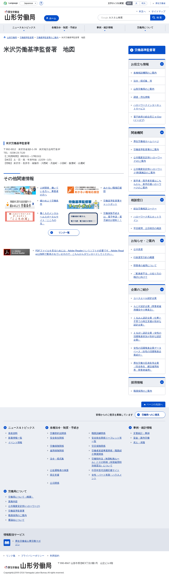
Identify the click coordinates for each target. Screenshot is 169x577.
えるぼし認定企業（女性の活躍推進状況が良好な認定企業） (147, 336)
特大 (144, 3)
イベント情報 (15, 442)
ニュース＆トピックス (21, 427)
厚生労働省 (160, 3)
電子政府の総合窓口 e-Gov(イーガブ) (147, 118)
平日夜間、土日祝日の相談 (147, 228)
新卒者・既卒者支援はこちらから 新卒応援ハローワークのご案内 (147, 184)
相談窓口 (137, 200)
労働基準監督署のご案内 (146, 149)
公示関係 (54, 483)
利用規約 (54, 555)
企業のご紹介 (140, 289)
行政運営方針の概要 (144, 257)
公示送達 (138, 249)
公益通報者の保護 (59, 470)
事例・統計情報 (142, 427)
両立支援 (54, 475)
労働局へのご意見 (150, 414)
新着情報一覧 (15, 438)
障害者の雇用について (145, 265)
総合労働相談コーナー (145, 208)
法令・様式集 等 (143, 81)
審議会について (16, 520)
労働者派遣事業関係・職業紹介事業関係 (107, 452)
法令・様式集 (57, 458)
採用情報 (137, 382)
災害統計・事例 (141, 433)
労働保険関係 (57, 446)
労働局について (17, 491)
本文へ (142, 11)
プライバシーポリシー (32, 555)
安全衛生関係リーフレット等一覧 (107, 440)
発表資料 (12, 433)
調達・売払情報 (142, 97)
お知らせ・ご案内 (143, 240)
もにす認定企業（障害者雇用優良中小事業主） (147, 308)
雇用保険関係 (57, 450)
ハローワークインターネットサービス (147, 107)
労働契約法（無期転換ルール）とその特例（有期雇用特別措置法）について (107, 462)
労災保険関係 (98, 446)
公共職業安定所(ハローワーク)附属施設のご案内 (148, 171)
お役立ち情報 (140, 64)
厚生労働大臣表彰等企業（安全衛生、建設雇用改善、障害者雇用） (146, 366)
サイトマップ (158, 11)
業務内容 (12, 501)
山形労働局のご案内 (144, 89)
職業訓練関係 (98, 433)
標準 (129, 3)
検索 (159, 17)
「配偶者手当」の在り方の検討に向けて (147, 275)
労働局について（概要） (21, 497)
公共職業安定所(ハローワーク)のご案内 (148, 159)
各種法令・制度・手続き (64, 427)
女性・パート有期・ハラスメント (107, 477)
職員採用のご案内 (143, 391)
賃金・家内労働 (141, 438)
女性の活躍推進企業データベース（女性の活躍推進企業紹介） (147, 351)
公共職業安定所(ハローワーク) (24, 506)
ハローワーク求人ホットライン (147, 218)
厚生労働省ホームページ (146, 141)
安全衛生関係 (57, 438)
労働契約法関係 (58, 433)
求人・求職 (139, 442)
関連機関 (137, 132)
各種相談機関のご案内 (145, 72)
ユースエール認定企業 (145, 298)
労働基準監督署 (145, 50)
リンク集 (10, 555)
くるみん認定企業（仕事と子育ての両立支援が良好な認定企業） (147, 321)
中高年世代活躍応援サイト (105, 470)
